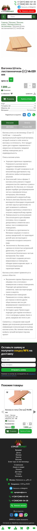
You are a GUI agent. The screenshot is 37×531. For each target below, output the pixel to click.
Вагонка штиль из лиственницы (11, 25)
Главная (4, 22)
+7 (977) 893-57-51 (26, 2)
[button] (34, 412)
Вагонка (12, 22)
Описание (10, 123)
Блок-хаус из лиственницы (18, 462)
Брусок (18, 457)
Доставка (9, 127)
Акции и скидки (18, 467)
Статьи (18, 474)
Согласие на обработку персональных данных (18, 523)
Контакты (18, 476)
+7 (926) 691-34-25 (26, 4)
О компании (18, 465)
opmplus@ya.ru (20, 492)
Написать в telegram (28, 7)
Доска (18, 452)
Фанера (18, 455)
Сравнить (27, 96)
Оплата (27, 123)
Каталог (18, 450)
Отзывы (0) (27, 127)
